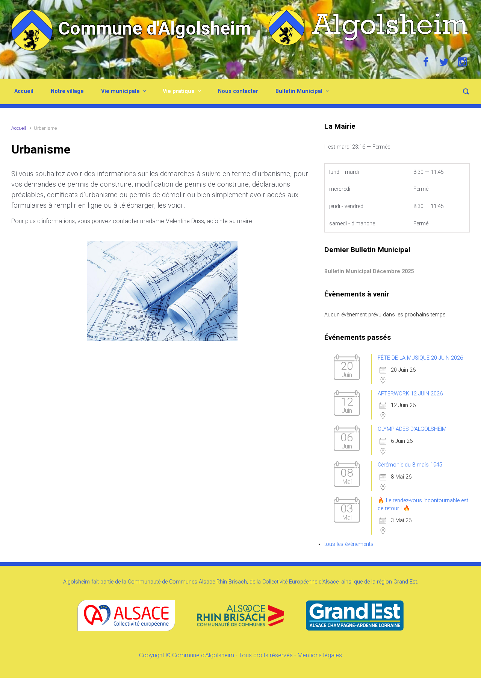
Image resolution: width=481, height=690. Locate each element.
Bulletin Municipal (298, 91)
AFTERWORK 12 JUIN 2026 (410, 394)
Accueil (23, 91)
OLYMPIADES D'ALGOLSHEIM (412, 429)
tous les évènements (349, 544)
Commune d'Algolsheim (154, 28)
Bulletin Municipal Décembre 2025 (369, 271)
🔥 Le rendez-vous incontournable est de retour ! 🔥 (423, 504)
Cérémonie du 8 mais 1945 (410, 465)
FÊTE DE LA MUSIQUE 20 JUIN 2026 (420, 358)
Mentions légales (320, 655)
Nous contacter (238, 91)
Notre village (67, 91)
